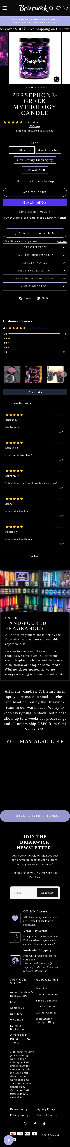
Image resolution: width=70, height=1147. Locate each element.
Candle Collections (48, 994)
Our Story (16, 1013)
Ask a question (35, 286)
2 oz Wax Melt (35, 170)
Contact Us (17, 1007)
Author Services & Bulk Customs (21, 994)
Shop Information (35, 270)
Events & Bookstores (17, 1027)
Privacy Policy (19, 1115)
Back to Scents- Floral (37, 815)
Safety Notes (35, 262)
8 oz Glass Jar (22, 150)
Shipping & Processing (35, 278)
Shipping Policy (45, 1109)
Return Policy (19, 1109)
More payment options (35, 211)
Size (35, 143)
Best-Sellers (43, 988)
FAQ (13, 1001)
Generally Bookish (47, 1006)
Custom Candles (46, 1012)
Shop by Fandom (46, 1000)
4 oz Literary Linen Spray (35, 160)
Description (35, 247)
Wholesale (16, 1019)
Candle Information (35, 255)
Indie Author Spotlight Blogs (45, 1020)
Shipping (21, 130)
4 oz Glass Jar (48, 150)
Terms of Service (46, 1115)
